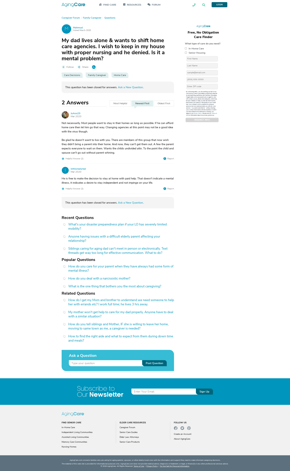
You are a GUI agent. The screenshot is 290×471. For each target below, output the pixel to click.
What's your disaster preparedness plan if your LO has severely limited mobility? (117, 226)
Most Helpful (120, 103)
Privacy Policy (198, 113)
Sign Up (204, 391)
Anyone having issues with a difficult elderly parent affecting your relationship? (114, 238)
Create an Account (182, 434)
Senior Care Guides (129, 432)
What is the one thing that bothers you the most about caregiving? (114, 286)
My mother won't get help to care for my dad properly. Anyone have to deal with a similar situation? (120, 314)
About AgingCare (182, 438)
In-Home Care (196, 48)
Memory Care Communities (74, 441)
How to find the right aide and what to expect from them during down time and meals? (120, 338)
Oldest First (164, 103)
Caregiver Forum (127, 427)
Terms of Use (139, 466)
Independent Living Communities (77, 432)
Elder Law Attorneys (129, 437)
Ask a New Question (130, 87)
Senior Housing (197, 52)
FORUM (156, 4)
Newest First (142, 103)
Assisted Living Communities (75, 437)
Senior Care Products (130, 441)
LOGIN (219, 4)
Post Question (154, 363)
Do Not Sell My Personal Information (174, 466)
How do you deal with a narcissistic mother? (99, 278)
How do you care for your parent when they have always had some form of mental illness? (120, 268)
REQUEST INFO (202, 120)
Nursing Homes (69, 446)
